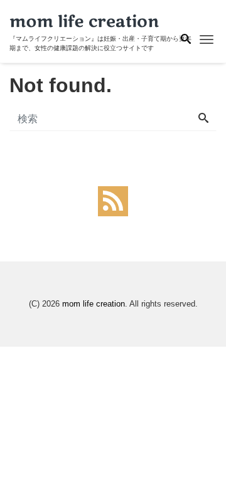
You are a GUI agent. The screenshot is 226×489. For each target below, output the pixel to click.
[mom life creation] (84, 21)
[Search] (203, 119)
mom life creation (93, 303)
